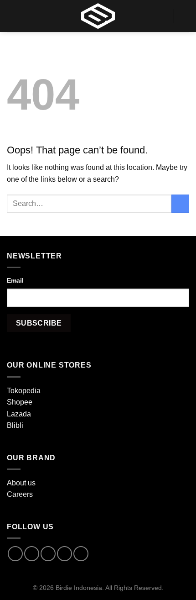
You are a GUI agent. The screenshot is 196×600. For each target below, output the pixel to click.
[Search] (162, 16)
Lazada (19, 414)
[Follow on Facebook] (15, 553)
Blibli (15, 425)
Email (15, 280)
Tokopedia (24, 391)
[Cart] (184, 16)
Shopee (19, 402)
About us (21, 483)
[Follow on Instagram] (31, 553)
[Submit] (180, 203)
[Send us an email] (64, 553)
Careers (20, 494)
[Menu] (12, 16)
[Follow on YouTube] (80, 553)
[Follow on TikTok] (48, 553)
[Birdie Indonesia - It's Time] (98, 16)
